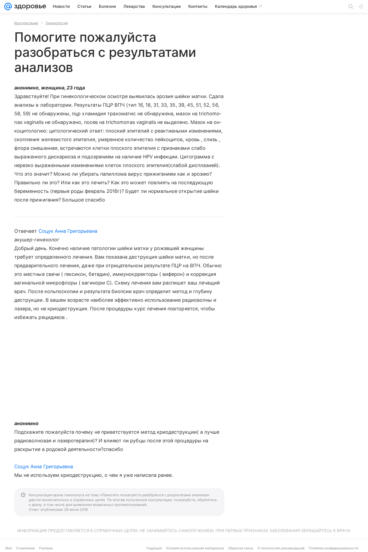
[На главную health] (29, 6)
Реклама (46, 548)
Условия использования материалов (195, 548)
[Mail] (8, 6)
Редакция (154, 548)
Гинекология (57, 23)
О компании (25, 548)
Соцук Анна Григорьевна (68, 231)
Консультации (26, 23)
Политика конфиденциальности (333, 548)
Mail (8, 548)
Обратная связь (240, 548)
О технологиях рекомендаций (281, 548)
